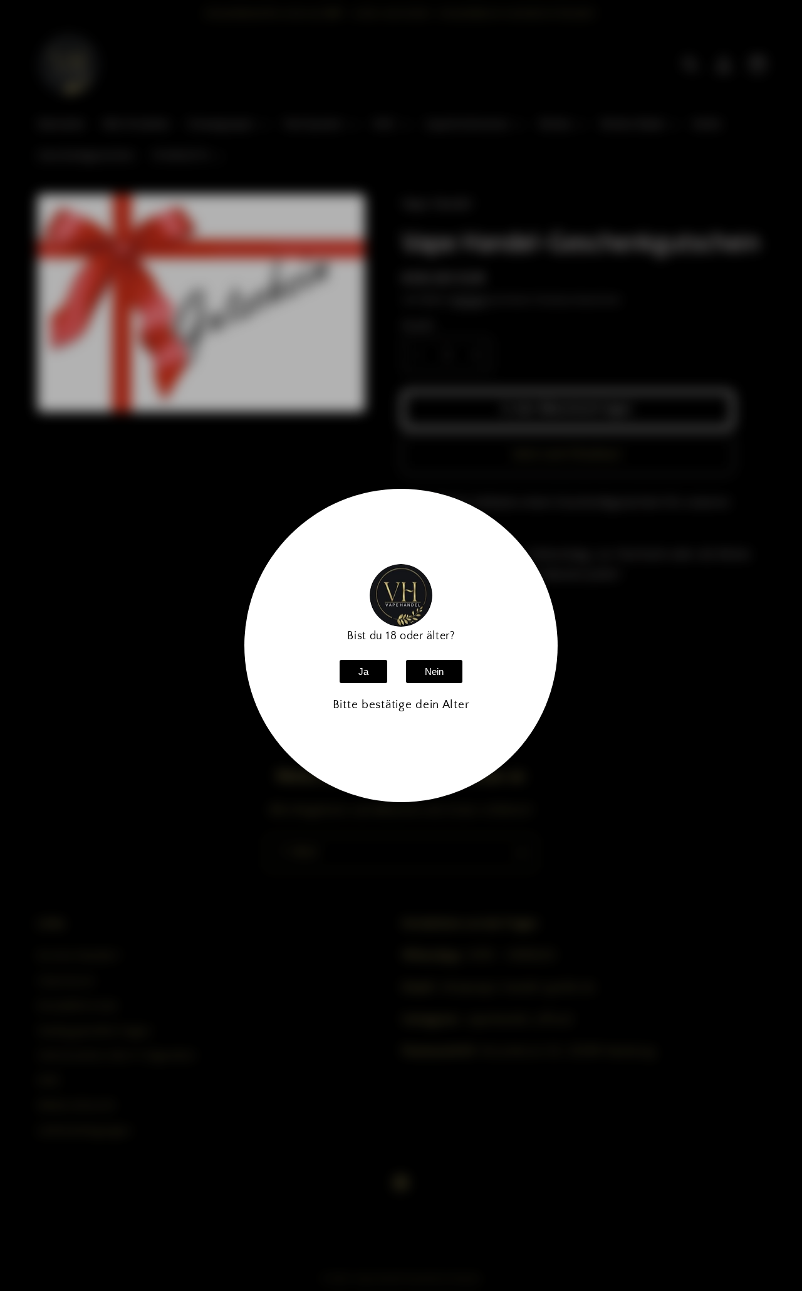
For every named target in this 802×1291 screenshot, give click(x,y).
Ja (363, 671)
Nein (434, 671)
